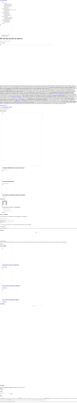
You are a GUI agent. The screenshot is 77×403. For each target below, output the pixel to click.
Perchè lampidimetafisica (8, 4)
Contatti (3, 22)
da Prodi (19, 103)
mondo (65, 398)
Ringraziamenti (6, 6)
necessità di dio (68, 398)
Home (3, 2)
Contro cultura (6, 10)
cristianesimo (12, 398)
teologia (38, 399)
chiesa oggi (6, 398)
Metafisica (46, 398)
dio (20, 398)
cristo (15, 398)
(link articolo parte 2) (3, 105)
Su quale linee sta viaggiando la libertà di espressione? (13, 194)
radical (12, 399)
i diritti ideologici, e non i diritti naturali (21, 100)
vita (45, 399)
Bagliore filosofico (7, 13)
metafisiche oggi (61, 398)
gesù (33, 398)
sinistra (7, 108)
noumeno (1, 399)
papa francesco (6, 399)
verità (43, 399)
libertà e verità (39, 398)
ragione (18, 399)
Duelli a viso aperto (7, 19)
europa (1, 108)
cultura (18, 398)
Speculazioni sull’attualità (8, 17)
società (35, 399)
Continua (1, 243)
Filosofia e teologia (5, 12)
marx (3, 108)
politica (5, 108)
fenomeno (29, 398)
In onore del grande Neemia (8, 181)
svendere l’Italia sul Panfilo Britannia (58, 95)
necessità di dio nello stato (73, 398)
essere (22, 398)
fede (26, 398)
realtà (24, 399)
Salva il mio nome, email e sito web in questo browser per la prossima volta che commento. (16, 224)
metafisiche (57, 398)
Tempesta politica (7, 11)
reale (22, 399)
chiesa (2, 398)
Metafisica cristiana (52, 398)
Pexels (10, 107)
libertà (37, 398)
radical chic (15, 399)
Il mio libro (6, 7)
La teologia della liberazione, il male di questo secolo (13, 167)
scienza (28, 399)
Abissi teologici (6, 14)
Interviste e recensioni (5, 20)
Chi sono (5, 3)
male (42, 398)
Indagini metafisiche (7, 15)
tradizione (40, 399)
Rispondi (3, 212)
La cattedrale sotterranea (8, 18)
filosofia (31, 398)
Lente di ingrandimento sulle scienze (10, 9)
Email (1, 388)
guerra (35, 398)
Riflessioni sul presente (6, 8)
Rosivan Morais (5, 107)
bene (0, 398)
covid (9, 398)
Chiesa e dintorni (5, 16)
